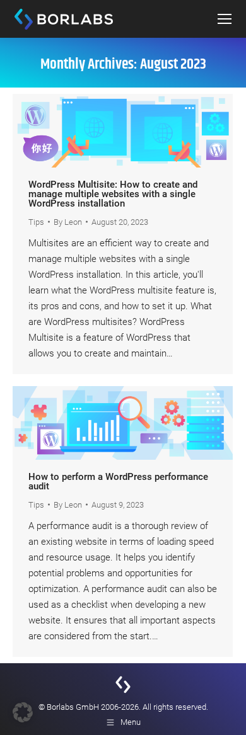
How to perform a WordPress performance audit (118, 481)
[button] (22, 712)
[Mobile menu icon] (224, 19)
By (68, 222)
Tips (36, 222)
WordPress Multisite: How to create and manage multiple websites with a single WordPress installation (112, 194)
